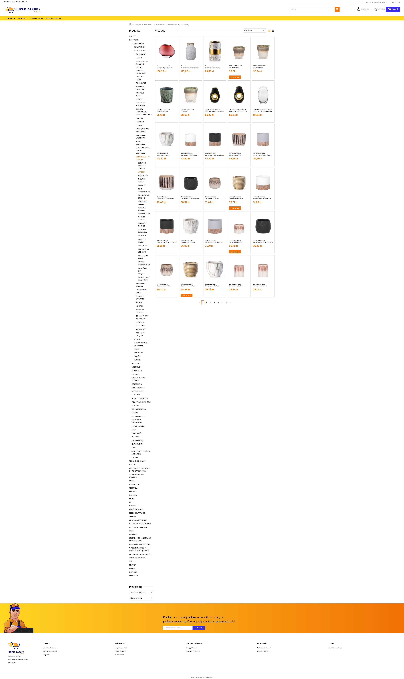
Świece (139, 302)
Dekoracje (134, 484)
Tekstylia (133, 488)
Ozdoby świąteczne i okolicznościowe (144, 112)
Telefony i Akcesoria (141, 402)
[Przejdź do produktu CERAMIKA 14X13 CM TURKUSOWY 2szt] (167, 94)
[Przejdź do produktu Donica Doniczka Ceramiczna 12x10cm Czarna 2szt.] (191, 182)
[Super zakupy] (16, 648)
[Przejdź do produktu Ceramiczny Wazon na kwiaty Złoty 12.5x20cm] (215, 51)
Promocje (134, 575)
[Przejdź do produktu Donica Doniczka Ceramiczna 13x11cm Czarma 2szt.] (167, 225)
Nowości (133, 572)
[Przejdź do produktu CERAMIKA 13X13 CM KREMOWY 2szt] (263, 51)
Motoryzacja (138, 387)
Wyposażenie (140, 50)
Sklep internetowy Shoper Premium (202, 677)
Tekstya (132, 516)
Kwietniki (142, 236)
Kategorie (134, 40)
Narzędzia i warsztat (138, 527)
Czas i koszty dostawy (193, 651)
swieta (132, 568)
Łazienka (133, 495)
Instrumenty (137, 444)
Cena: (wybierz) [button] (136, 598)
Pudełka (139, 118)
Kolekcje (136, 367)
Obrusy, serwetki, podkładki (140, 70)
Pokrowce (141, 83)
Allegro (135, 437)
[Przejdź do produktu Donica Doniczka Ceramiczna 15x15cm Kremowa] (239, 269)
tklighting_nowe (137, 461)
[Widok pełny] (273, 31)
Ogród (137, 356)
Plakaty (141, 185)
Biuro (131, 481)
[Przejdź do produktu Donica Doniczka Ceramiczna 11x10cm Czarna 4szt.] (215, 138)
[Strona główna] (22, 10)
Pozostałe (141, 122)
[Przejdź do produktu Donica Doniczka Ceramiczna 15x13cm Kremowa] (215, 269)
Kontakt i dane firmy (335, 648)
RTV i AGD (136, 363)
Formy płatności (191, 648)
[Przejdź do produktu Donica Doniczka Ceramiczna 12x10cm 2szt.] (167, 182)
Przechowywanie (137, 513)
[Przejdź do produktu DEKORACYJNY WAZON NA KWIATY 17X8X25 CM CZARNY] (215, 94)
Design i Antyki (138, 416)
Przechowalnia (119, 655)
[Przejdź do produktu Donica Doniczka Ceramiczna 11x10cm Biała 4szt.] (191, 138)
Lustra (139, 58)
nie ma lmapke (138, 426)
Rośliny (137, 339)
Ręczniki (139, 125)
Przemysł (136, 395)
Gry (133, 447)
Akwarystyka (138, 440)
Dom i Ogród (138, 43)
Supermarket (138, 391)
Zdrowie (136, 405)
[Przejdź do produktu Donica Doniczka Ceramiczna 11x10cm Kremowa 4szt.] (239, 138)
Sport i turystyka (140, 398)
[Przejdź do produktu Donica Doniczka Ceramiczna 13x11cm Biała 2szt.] (263, 182)
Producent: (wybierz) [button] (138, 593)
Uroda (135, 412)
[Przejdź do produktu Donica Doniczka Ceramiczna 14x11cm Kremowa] (239, 225)
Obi (130, 561)
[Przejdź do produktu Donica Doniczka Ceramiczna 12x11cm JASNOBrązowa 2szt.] (239, 182)
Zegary (139, 99)
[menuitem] (9, 18)
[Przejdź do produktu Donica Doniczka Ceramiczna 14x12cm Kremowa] (167, 269)
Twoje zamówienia (121, 648)
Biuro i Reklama (139, 409)
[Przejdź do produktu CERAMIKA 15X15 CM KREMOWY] (191, 94)
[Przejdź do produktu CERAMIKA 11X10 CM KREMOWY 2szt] (239, 51)
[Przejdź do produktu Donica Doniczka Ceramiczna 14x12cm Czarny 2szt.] (263, 225)
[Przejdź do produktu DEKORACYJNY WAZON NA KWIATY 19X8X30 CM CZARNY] (239, 94)
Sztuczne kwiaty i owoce (142, 166)
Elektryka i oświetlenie (139, 544)
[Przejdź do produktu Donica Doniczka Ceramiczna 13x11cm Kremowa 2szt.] (191, 225)
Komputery (137, 370)
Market (132, 565)
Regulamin (47, 655)
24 (226, 302)
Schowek (381, 9)
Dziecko (135, 374)
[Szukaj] (337, 9)
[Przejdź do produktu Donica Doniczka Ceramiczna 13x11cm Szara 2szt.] (215, 225)
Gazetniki (140, 326)
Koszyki (139, 306)
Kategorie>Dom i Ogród (140, 554)
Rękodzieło (137, 384)
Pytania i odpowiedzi (50, 651)
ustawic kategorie (138, 520)
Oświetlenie (139, 47)
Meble (136, 349)
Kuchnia (137, 360)
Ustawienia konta (120, 651)
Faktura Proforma (262, 651)
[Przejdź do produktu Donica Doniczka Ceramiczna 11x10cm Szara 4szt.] (263, 138)
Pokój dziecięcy (136, 509)
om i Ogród (137, 433)
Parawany (143, 245)
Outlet (132, 36)
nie (130, 502)
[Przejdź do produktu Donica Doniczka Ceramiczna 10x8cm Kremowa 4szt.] (167, 138)
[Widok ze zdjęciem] (269, 31)
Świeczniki (140, 54)
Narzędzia (138, 353)
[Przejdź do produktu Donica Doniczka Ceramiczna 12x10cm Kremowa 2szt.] (215, 182)
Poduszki (140, 322)
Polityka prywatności (263, 648)
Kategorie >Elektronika (140, 524)
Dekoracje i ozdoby (141, 158)
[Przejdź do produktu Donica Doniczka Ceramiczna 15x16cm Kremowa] (263, 269)
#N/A (131, 531)
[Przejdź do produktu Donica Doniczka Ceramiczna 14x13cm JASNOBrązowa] (191, 269)
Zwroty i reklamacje (49, 648)
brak (134, 430)
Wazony (141, 172)
